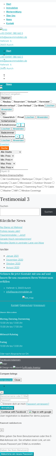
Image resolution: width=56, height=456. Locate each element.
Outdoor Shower (43, 183)
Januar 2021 (12, 256)
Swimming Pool (33, 186)
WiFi (16, 190)
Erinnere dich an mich (14, 403)
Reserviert (19, 102)
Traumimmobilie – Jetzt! (12, 235)
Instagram (15, 360)
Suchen (4, 206)
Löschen (50, 105)
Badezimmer (7, 132)
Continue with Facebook (13, 412)
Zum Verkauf (24, 105)
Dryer (39, 179)
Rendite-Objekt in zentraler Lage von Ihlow (22, 242)
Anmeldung (7, 407)
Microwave (25, 183)
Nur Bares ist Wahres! (11, 227)
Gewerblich (9, 117)
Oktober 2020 (13, 263)
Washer (7, 190)
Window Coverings (31, 190)
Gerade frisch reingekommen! (15, 239)
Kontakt (10, 23)
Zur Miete (39, 105)
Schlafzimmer (8, 121)
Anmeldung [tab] (12, 386)
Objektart (5, 97)
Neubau (7, 102)
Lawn (14, 183)
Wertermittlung (13, 12)
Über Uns (10, 15)
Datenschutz (26, 305)
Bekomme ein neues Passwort (17, 454)
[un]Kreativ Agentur (31, 367)
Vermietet (44, 102)
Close (17, 380)
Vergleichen (6, 380)
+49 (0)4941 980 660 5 (11, 33)
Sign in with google (41, 412)
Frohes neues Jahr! (10, 231)
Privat (21, 117)
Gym (47, 179)
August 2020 (12, 267)
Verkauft (32, 102)
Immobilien (12, 8)
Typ (3, 113)
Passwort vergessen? (37, 403)
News (9, 19)
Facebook (5, 360)
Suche (4, 148)
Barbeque (28, 179)
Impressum (39, 305)
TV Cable (49, 186)
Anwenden (6, 109)
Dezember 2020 (14, 259)
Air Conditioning (11, 179)
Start (8, 4)
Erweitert (4, 144)
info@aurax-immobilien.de (13, 37)
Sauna (19, 186)
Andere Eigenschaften (11, 175)
